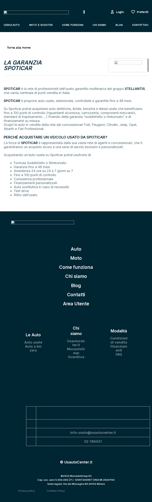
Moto (76, 258)
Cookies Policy (56, 490)
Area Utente (76, 303)
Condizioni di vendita (119, 340)
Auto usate (33, 342)
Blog (76, 285)
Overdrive (76, 357)
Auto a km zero (33, 348)
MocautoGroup (76, 351)
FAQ (119, 354)
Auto (76, 249)
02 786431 (93, 441)
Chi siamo (76, 276)
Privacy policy (26, 490)
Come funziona (76, 267)
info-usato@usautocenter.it (93, 433)
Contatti (76, 294)
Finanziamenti (118, 348)
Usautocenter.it (76, 343)
